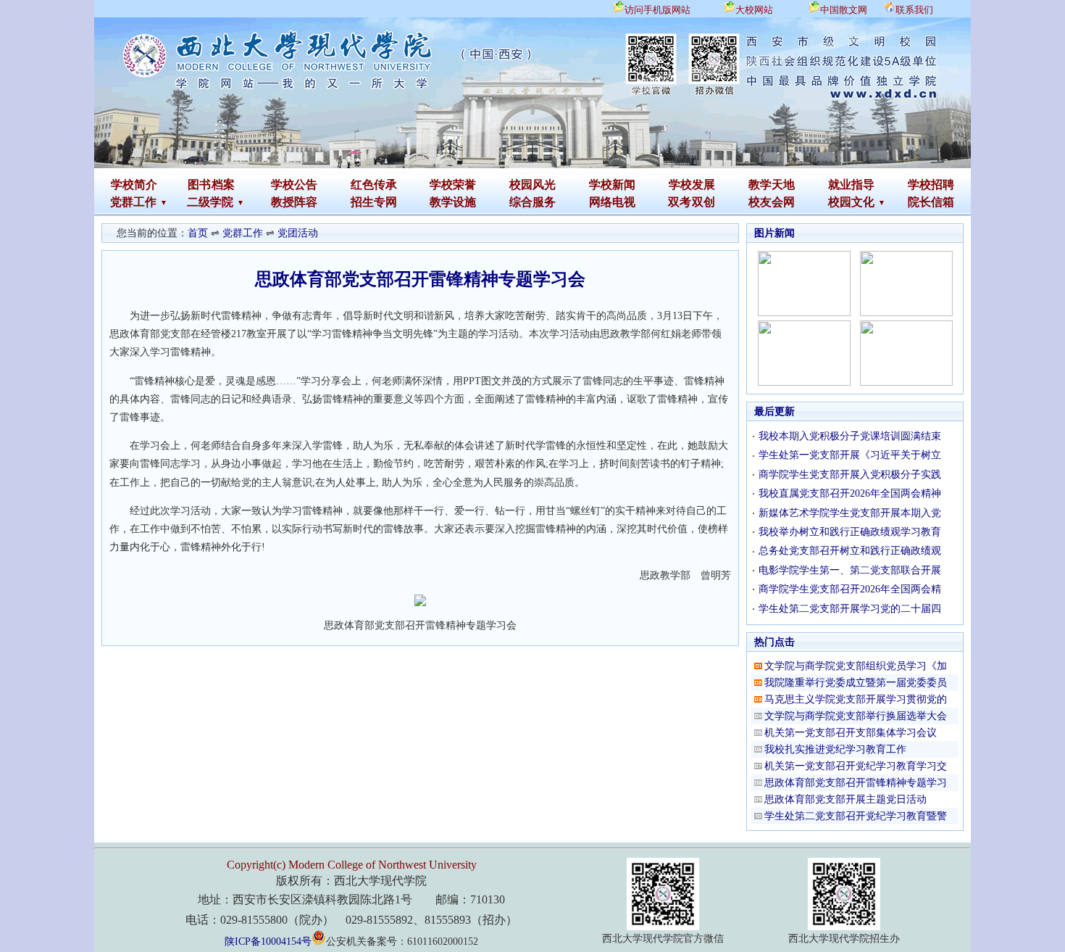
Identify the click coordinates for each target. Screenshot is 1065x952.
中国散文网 (843, 9)
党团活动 (297, 233)
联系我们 (914, 9)
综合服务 (532, 202)
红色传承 (374, 184)
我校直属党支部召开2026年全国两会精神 (850, 493)
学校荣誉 (453, 184)
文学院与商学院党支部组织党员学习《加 (855, 666)
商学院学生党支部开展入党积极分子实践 (850, 474)
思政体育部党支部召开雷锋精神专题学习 (855, 782)
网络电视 (612, 202)
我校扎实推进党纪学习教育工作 (835, 749)
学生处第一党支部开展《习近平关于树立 (850, 455)
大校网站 (754, 9)
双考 (679, 202)
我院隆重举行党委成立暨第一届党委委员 (855, 682)
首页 (198, 233)
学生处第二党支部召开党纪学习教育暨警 (855, 816)
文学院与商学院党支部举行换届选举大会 (855, 716)
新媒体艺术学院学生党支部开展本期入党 (850, 513)
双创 (703, 202)
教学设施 (453, 202)
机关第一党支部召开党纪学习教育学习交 (855, 766)
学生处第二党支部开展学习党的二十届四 (850, 608)
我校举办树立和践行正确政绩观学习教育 (850, 531)
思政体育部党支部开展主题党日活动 (845, 799)
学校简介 (134, 184)
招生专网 (374, 202)
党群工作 (242, 233)
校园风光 (532, 184)
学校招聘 (931, 184)
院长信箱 (931, 202)
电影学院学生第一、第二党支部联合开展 (850, 570)
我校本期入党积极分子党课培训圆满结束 (850, 436)
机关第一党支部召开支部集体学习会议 (850, 732)
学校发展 (692, 184)
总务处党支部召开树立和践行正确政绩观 (850, 550)
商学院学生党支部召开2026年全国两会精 (850, 589)
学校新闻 (612, 184)
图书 (199, 184)
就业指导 (851, 184)
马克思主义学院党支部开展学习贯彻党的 (855, 699)
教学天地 (771, 184)
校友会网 (771, 202)
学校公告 (294, 184)
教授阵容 (294, 202)
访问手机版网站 (657, 9)
